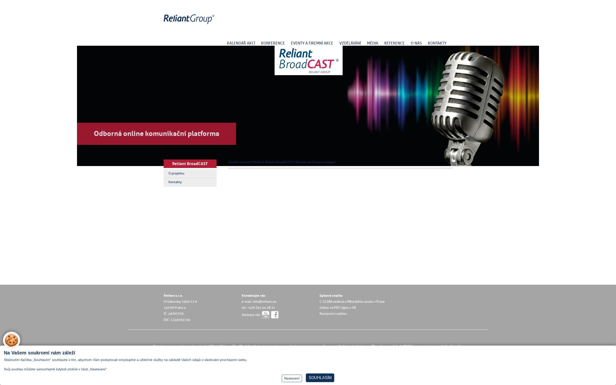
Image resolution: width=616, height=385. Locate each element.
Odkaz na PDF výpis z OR (338, 307)
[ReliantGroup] (190, 24)
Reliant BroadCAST (190, 163)
